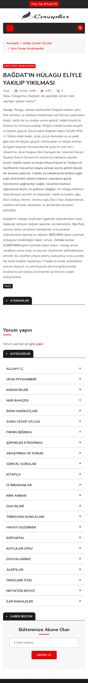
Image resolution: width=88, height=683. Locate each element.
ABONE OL (44, 655)
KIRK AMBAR (16, 495)
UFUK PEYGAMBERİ (21, 379)
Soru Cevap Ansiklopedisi (27, 48)
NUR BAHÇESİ (17, 400)
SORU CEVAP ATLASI (37, 43)
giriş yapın (36, 344)
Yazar (6, 91)
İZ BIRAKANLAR (19, 485)
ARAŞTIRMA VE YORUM (24, 453)
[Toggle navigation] (10, 28)
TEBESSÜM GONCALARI (25, 517)
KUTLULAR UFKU (19, 548)
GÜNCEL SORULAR (21, 464)
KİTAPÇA (13, 474)
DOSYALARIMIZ (18, 559)
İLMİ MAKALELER (19, 601)
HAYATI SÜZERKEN (21, 527)
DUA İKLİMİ (15, 506)
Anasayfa (12, 43)
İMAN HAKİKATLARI (21, 411)
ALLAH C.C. (15, 369)
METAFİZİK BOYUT (20, 591)
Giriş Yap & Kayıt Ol (44, 4)
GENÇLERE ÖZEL (19, 580)
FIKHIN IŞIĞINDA (19, 432)
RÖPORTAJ (15, 538)
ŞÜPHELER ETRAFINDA (24, 443)
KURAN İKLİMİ (17, 390)
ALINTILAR (14, 569)
